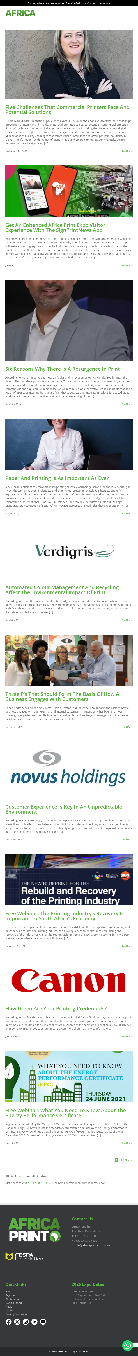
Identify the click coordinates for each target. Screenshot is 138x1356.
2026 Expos (12, 1299)
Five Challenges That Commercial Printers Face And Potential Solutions (67, 109)
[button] (127, 1345)
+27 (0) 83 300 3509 (70, 2)
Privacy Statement (16, 1314)
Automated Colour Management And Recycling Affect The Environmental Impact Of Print (62, 590)
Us (17, 1310)
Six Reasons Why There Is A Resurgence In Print (62, 368)
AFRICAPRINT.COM (39, 1183)
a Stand (17, 1302)
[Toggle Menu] (130, 13)
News (8, 1306)
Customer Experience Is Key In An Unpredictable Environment (63, 809)
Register (10, 1295)
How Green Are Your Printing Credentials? (56, 1008)
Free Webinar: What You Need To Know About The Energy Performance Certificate (65, 1113)
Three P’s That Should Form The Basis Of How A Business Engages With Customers (62, 696)
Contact (10, 1310)
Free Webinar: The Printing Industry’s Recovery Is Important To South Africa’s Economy (64, 916)
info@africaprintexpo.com (97, 2)
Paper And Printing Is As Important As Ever (57, 478)
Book (8, 1302)
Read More (127, 151)
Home (9, 1291)
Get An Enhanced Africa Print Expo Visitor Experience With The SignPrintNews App (55, 227)
